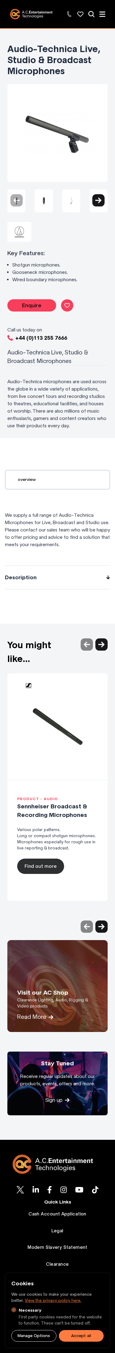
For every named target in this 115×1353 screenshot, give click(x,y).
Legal (57, 1231)
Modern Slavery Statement (57, 1247)
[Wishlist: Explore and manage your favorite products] (80, 14)
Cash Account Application (57, 1214)
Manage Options (33, 1335)
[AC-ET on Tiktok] (95, 1190)
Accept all (81, 1335)
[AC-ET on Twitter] (20, 1190)
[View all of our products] (91, 14)
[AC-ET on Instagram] (63, 1190)
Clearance (57, 1264)
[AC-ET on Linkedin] (35, 1190)
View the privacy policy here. (53, 1300)
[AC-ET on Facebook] (49, 1190)
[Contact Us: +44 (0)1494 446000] (69, 14)
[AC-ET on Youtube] (79, 1190)
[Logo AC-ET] (57, 1164)
